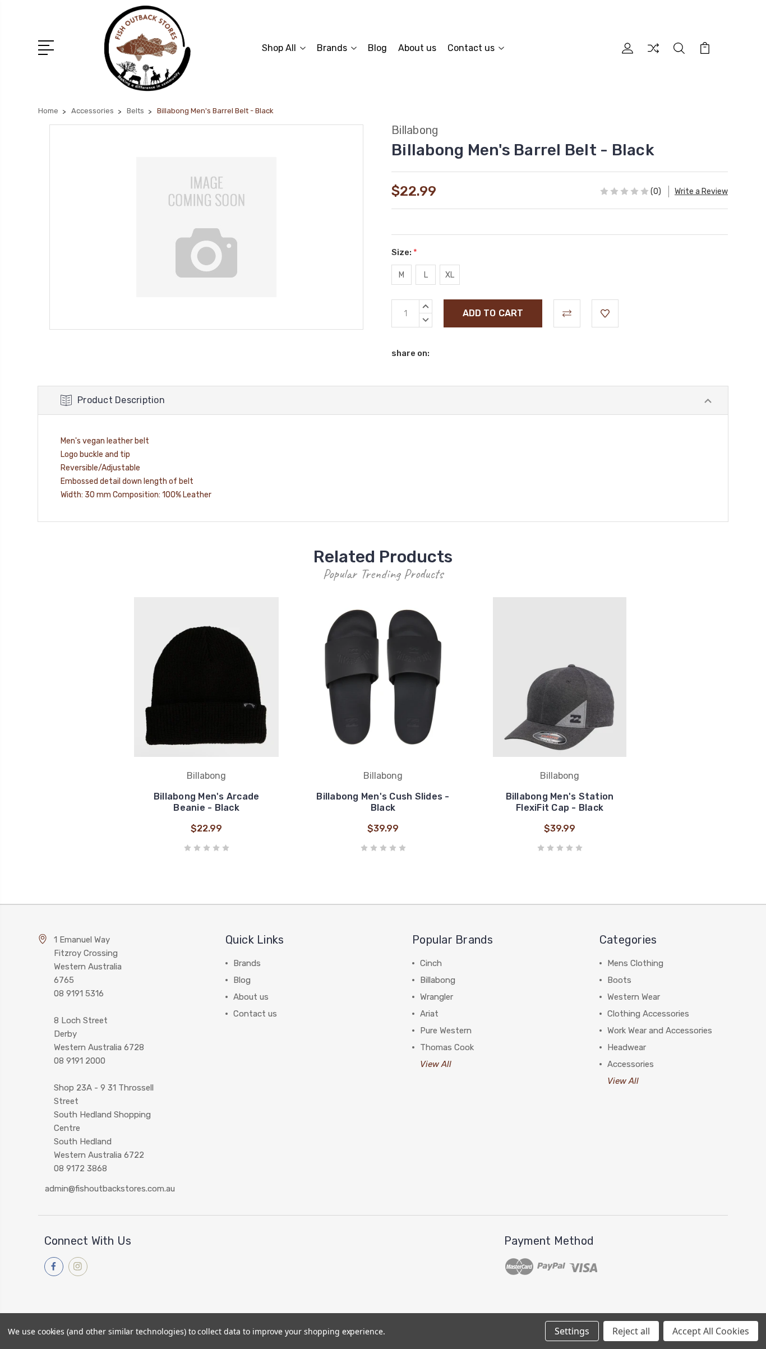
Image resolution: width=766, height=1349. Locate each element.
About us (417, 48)
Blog (377, 48)
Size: (404, 252)
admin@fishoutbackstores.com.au (110, 1189)
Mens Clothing (635, 963)
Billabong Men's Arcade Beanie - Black (207, 802)
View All (435, 1064)
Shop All (279, 48)
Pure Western (446, 1030)
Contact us (471, 48)
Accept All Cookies (710, 1331)
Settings (572, 1331)
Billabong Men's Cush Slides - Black (382, 802)
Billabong (437, 980)
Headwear (626, 1047)
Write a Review (701, 191)
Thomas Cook (447, 1047)
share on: (410, 353)
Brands (332, 48)
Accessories (630, 1064)
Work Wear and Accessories (659, 1030)
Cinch (431, 963)
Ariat (429, 1014)
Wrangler (436, 997)
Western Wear (633, 997)
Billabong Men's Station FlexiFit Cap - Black (560, 802)
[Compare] (653, 55)
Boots (619, 980)
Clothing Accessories (648, 1014)
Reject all (631, 1331)
